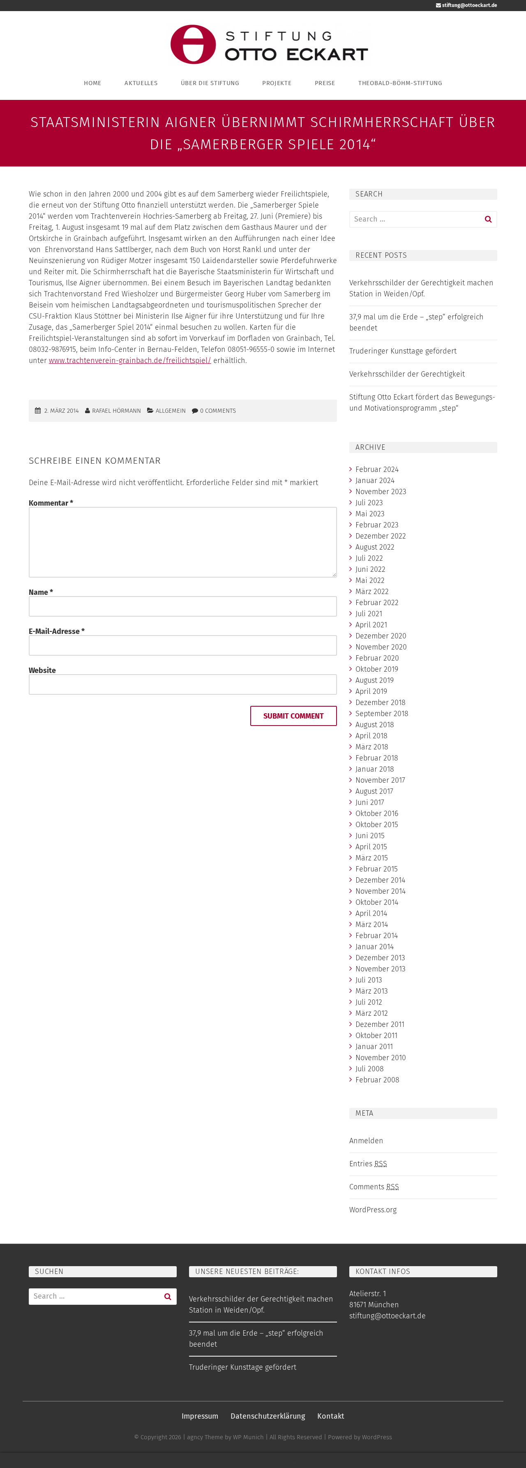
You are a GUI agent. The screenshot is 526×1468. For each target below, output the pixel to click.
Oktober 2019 (376, 669)
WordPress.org (373, 1209)
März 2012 (371, 1013)
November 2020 (381, 647)
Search (488, 219)
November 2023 (380, 491)
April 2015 (371, 846)
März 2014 (371, 924)
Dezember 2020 (380, 635)
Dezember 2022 (380, 536)
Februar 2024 (377, 469)
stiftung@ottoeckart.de (469, 5)
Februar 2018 (376, 758)
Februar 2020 (377, 658)
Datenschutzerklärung (268, 1416)
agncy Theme (205, 1437)
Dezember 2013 (380, 957)
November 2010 (380, 1057)
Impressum (200, 1416)
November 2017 (380, 780)
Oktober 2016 (376, 813)
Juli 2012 (368, 1002)
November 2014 (380, 891)
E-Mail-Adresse (57, 631)
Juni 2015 (370, 835)
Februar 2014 (376, 935)
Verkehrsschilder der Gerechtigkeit (407, 374)
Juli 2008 (369, 1068)
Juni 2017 (369, 802)
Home (93, 83)
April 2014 (371, 913)
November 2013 (380, 968)
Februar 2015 (376, 869)
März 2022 (372, 591)
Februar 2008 (377, 1079)
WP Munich (248, 1437)
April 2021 (371, 624)
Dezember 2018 (380, 702)
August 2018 (374, 724)
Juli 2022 (369, 558)
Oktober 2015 (376, 824)
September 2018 (381, 713)
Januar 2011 (374, 1046)
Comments (374, 1186)
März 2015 (371, 857)
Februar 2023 (377, 524)
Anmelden (366, 1140)
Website (42, 670)
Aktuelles (141, 83)
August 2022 (374, 547)
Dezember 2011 (379, 1024)
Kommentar (51, 503)
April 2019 (371, 691)
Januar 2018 (374, 769)
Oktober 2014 (376, 902)
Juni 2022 (370, 569)
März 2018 (371, 746)
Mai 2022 (370, 580)
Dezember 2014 (380, 880)
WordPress (377, 1437)
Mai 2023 (370, 513)
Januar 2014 (374, 946)
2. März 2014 (61, 410)
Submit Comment (293, 716)
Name (41, 592)
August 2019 (374, 680)
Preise (325, 83)
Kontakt (330, 1416)
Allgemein (171, 410)
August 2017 (374, 791)
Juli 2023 (369, 502)
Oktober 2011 (376, 1035)
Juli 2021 (368, 613)
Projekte (277, 83)
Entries (368, 1163)
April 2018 (371, 735)
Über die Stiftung (210, 83)
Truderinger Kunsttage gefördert (403, 351)
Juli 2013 (368, 980)
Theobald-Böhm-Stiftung (400, 83)
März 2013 (371, 991)
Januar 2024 (374, 480)
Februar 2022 (377, 602)
